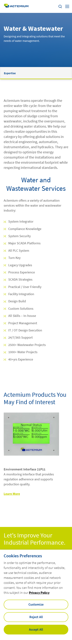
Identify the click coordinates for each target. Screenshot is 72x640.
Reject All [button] (36, 617)
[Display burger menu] (67, 6)
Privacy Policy (39, 592)
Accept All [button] (36, 629)
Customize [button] (36, 604)
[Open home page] (16, 6)
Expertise (10, 73)
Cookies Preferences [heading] (23, 555)
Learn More (12, 494)
